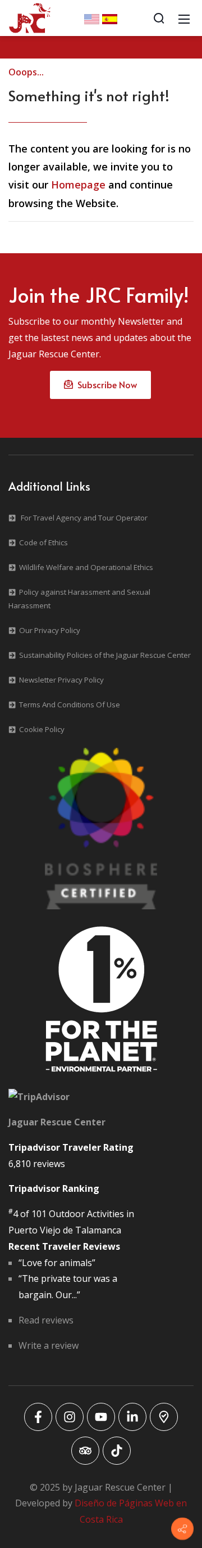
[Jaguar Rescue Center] (29, 17)
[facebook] (38, 1417)
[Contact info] (182, 1529)
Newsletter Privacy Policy (61, 680)
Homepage (78, 184)
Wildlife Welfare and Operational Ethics (86, 567)
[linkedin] (132, 1417)
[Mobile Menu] (184, 18)
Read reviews (46, 1320)
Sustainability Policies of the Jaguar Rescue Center (105, 655)
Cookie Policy (42, 729)
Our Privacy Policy (49, 630)
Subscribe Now (105, 384)
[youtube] (101, 1417)
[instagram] (70, 1417)
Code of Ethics (43, 542)
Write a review (49, 1345)
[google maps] (164, 1417)
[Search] (159, 18)
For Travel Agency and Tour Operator (84, 518)
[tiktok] (117, 1451)
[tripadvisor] (85, 1451)
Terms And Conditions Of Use (69, 704)
